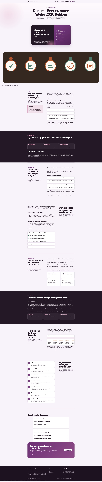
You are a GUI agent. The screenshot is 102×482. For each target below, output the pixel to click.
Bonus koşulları (62, 1)
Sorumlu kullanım (51, 472)
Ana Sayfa (28, 47)
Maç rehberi (57, 1)
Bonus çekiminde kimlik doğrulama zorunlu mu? (42, 438)
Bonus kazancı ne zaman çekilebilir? (40, 424)
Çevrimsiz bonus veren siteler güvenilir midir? (42, 421)
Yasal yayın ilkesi (51, 471)
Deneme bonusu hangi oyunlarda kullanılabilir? (42, 432)
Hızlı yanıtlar (72, 1)
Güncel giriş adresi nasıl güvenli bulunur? (41, 429)
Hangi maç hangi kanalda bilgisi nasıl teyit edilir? (42, 435)
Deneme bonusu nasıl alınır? (39, 418)
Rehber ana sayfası (68, 450)
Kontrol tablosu (67, 1)
